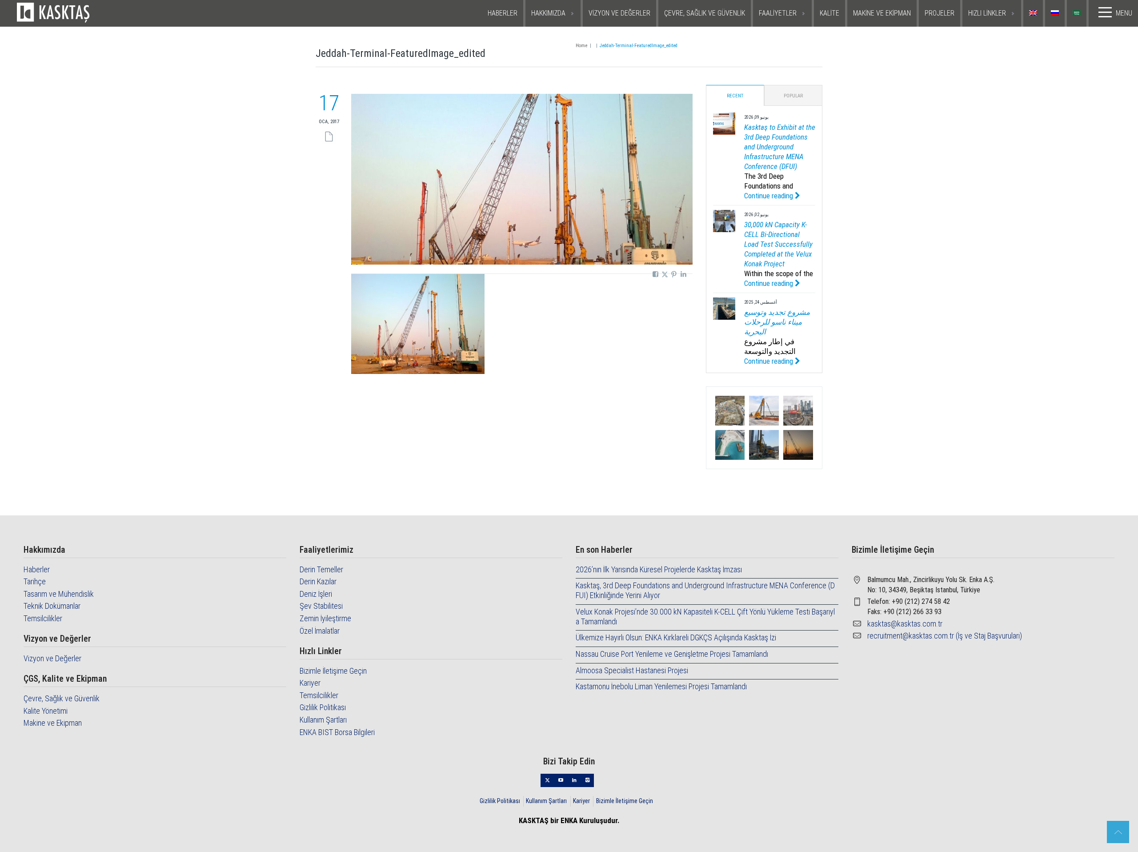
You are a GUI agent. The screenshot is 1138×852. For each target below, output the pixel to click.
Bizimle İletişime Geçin (333, 670)
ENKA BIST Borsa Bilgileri (337, 732)
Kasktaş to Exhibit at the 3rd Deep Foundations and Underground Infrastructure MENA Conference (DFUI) (779, 147)
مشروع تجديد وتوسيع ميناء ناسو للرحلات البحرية (777, 322)
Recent (735, 96)
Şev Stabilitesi (321, 606)
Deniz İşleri (316, 594)
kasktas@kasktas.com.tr (904, 623)
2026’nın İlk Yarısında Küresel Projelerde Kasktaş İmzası (659, 569)
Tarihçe (35, 581)
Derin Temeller (321, 569)
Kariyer (310, 682)
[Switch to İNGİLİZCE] (1034, 13)
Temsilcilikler (43, 618)
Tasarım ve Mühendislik (59, 594)
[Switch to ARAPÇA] (1078, 13)
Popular (793, 96)
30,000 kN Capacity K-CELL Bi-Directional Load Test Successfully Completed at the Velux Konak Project (778, 244)
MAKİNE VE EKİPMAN (882, 13)
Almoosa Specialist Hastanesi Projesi (632, 670)
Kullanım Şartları (323, 719)
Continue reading (769, 195)
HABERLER (502, 13)
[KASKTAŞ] (90, 13)
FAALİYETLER (778, 13)
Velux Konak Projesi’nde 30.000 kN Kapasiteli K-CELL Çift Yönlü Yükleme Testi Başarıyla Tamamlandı (705, 616)
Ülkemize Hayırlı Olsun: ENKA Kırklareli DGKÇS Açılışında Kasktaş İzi (676, 637)
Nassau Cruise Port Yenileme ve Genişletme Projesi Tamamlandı (672, 654)
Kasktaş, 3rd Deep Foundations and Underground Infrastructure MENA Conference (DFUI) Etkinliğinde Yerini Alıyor (705, 590)
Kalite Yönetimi (46, 710)
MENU (1124, 13)
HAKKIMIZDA (548, 13)
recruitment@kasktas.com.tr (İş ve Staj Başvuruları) (944, 635)
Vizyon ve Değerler (52, 658)
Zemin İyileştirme (325, 618)
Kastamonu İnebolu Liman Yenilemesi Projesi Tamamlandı (661, 686)
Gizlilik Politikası (323, 707)
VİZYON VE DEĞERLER (619, 13)
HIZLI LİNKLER (987, 13)
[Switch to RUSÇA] (1056, 13)
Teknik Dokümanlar (52, 606)
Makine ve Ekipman (53, 722)
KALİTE (829, 13)
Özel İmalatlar (320, 630)
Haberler (37, 569)
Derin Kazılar (318, 581)
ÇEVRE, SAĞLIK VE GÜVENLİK (704, 13)
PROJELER (939, 13)
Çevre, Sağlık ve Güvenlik (62, 698)
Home (581, 45)
